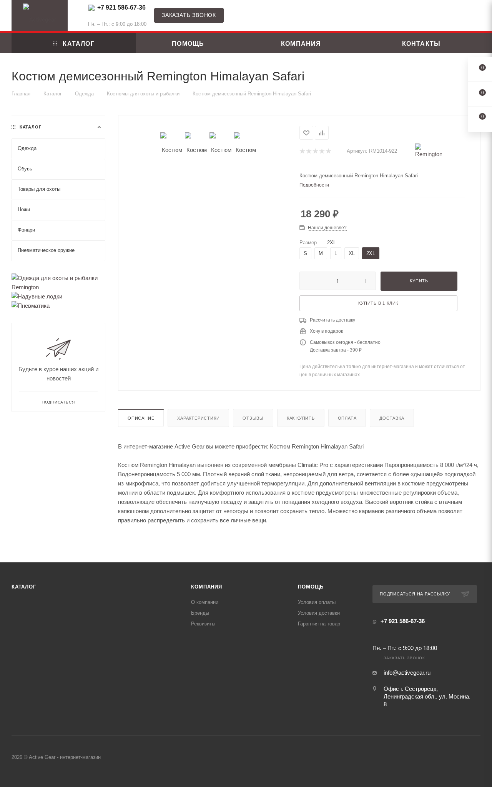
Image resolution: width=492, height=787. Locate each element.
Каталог (24, 587)
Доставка (391, 418)
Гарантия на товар (319, 624)
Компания (206, 587)
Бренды (200, 613)
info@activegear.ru (407, 672)
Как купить (301, 418)
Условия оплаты (317, 602)
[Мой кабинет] (477, 17)
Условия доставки (319, 613)
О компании (204, 602)
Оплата (347, 418)
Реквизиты (203, 624)
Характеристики (198, 418)
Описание (141, 418)
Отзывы (253, 418)
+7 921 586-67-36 (121, 7)
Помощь (311, 587)
